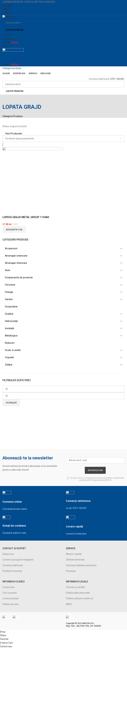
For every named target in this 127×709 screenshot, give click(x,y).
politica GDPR (86, 480)
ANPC (69, 604)
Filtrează (11, 402)
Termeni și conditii (75, 587)
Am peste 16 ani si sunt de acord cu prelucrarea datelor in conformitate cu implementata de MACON (97, 479)
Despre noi (8, 554)
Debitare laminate (75, 559)
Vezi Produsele (13, 133)
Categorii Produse (12, 116)
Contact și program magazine (18, 559)
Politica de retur (10, 604)
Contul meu (8, 587)
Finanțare (71, 571)
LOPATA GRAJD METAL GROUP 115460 (25, 217)
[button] (14, 229)
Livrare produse (10, 598)
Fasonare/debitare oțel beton (81, 565)
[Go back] (6, 99)
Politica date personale (78, 592)
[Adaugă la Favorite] (6, 211)
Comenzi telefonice (12, 565)
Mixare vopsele (74, 554)
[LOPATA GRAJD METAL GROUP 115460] (32, 176)
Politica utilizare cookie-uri (79, 598)
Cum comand (9, 592)
